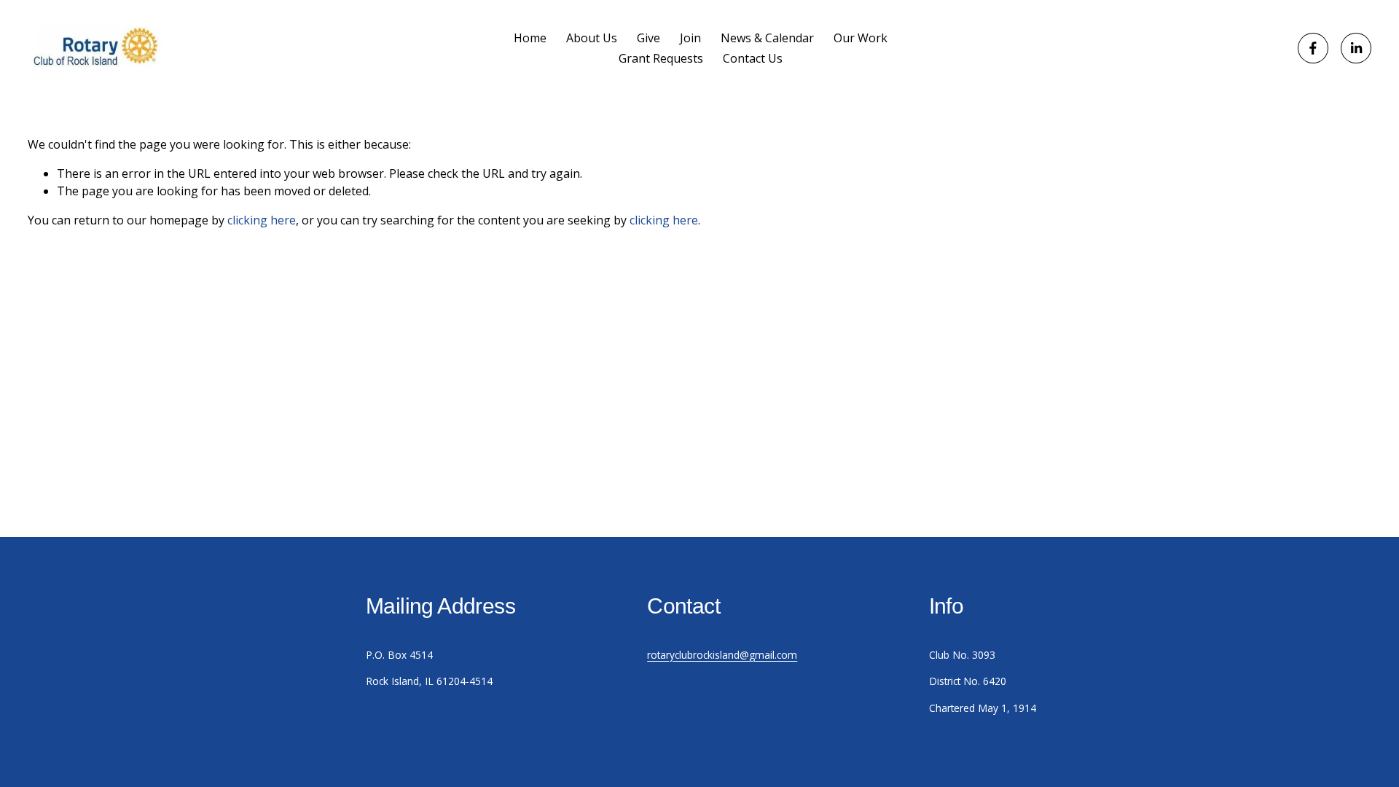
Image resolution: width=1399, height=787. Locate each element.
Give (648, 38)
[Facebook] (1313, 48)
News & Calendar (767, 38)
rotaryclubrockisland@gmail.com (722, 655)
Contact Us (753, 58)
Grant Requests (661, 58)
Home (530, 38)
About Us (591, 38)
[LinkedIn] (1356, 48)
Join (690, 38)
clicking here (261, 220)
